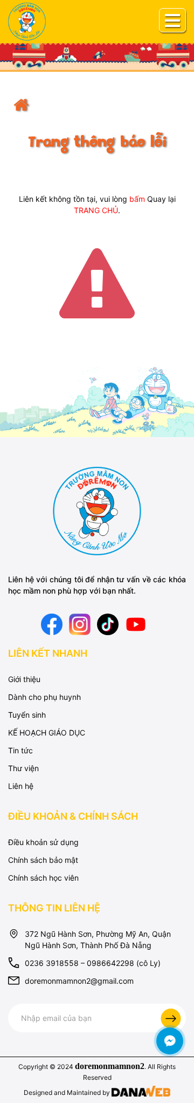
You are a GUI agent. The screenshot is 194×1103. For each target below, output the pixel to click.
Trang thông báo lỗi (96, 143)
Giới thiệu (24, 679)
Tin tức (20, 750)
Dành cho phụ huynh (44, 697)
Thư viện (23, 768)
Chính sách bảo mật (43, 859)
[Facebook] (52, 623)
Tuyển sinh (27, 714)
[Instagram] (80, 623)
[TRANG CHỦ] (97, 112)
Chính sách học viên (43, 877)
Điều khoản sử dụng (43, 842)
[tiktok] (108, 623)
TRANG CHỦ (96, 210)
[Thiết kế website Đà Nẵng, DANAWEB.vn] (141, 1092)
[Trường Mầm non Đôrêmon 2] (97, 510)
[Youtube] (136, 623)
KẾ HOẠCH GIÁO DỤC (46, 732)
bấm (137, 198)
